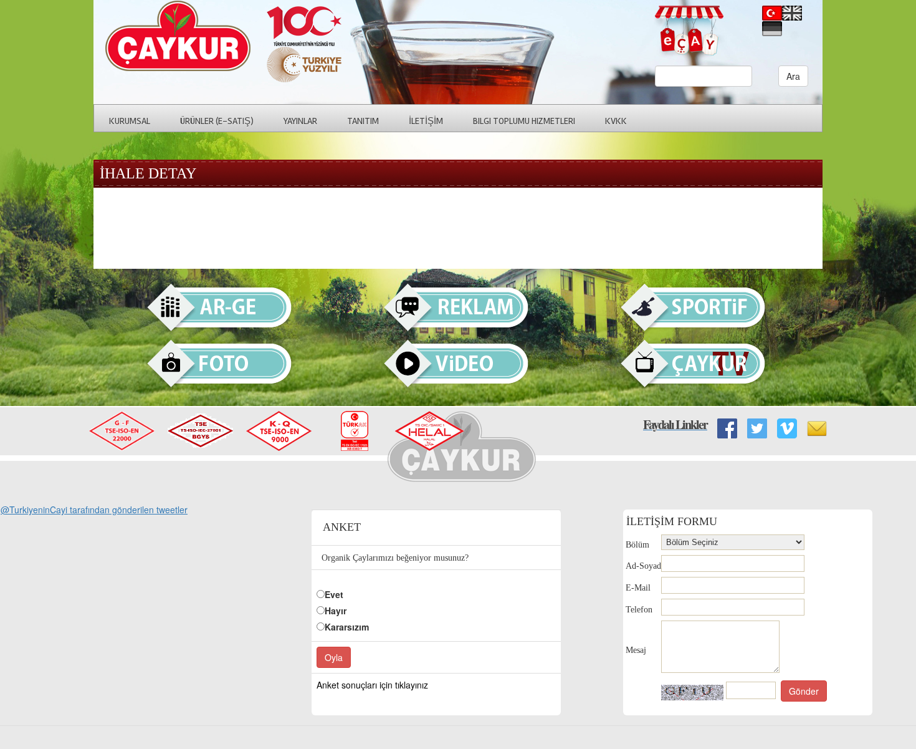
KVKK (616, 121)
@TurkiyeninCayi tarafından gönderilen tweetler (94, 509)
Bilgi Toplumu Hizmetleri (524, 121)
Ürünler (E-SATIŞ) (217, 121)
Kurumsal (129, 121)
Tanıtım (363, 121)
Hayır (335, 610)
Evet (334, 594)
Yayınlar (300, 121)
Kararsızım (347, 627)
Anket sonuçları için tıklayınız (372, 685)
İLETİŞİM (426, 121)
